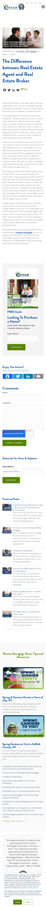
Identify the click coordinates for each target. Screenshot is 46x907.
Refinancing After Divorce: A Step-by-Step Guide (21, 787)
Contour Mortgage (26, 51)
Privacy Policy (33, 888)
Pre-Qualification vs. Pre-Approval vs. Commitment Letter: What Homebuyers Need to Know (22, 809)
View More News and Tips (12, 821)
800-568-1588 (31, 3)
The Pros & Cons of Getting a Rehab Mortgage (20, 773)
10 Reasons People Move (23, 551)
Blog (25, 89)
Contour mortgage (24, 232)
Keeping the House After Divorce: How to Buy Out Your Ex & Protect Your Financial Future (28, 507)
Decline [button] (28, 902)
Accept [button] (17, 902)
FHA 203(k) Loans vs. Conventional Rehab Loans (21, 791)
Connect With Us (12, 96)
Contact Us (19, 3)
